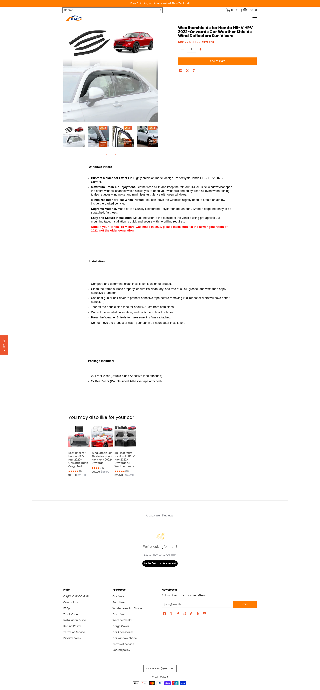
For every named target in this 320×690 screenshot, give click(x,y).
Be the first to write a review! (160, 563)
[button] (180, 71)
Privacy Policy (72, 638)
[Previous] (65, 74)
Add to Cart (217, 61)
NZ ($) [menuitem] (253, 10)
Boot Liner (118, 602)
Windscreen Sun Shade (127, 608)
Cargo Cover (120, 626)
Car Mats (118, 596)
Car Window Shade (124, 638)
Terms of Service (74, 632)
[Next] (156, 74)
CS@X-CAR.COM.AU (76, 596)
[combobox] (111, 10)
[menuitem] (233, 10)
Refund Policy (72, 626)
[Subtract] (182, 49)
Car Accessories (123, 632)
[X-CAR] (74, 18)
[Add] (200, 49)
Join (245, 604)
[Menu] (254, 18)
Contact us (70, 602)
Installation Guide (74, 620)
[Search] (160, 10)
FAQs (66, 608)
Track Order (71, 614)
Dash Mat (118, 614)
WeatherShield (122, 620)
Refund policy (121, 650)
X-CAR (155, 676)
